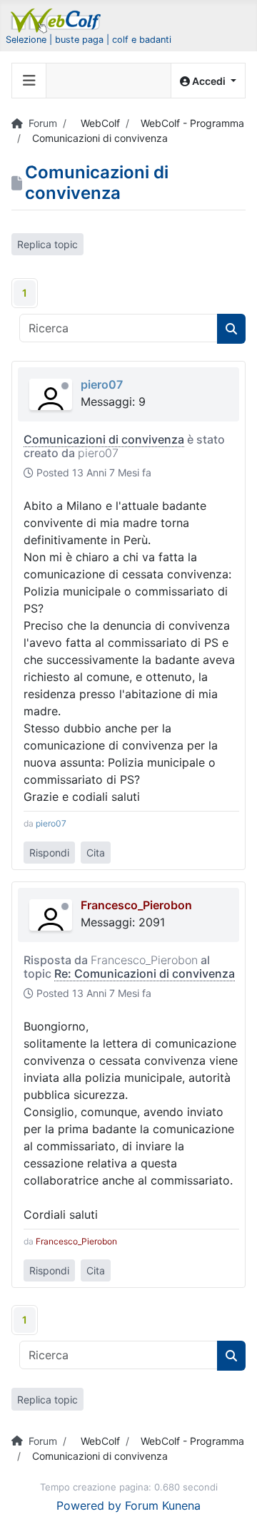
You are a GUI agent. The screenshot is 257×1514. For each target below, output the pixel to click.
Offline (65, 386)
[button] (208, 80)
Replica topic (47, 244)
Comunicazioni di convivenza (104, 439)
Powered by (88, 1505)
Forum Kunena (163, 1505)
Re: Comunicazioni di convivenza (144, 973)
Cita (95, 852)
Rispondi (49, 852)
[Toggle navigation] (29, 80)
